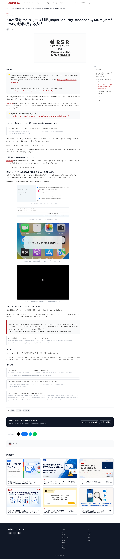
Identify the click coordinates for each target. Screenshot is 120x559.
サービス (70, 3)
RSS (89, 537)
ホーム (8, 9)
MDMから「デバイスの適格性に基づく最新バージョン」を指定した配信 (105, 86)
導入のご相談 (106, 422)
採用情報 (83, 3)
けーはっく (13, 29)
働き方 (48, 3)
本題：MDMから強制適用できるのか (104, 80)
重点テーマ (62, 3)
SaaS (28, 3)
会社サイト (91, 540)
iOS (12, 410)
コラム (43, 3)
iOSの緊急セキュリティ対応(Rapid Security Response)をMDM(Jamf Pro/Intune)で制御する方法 (40, 116)
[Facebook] (19, 533)
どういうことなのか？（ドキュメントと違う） (104, 92)
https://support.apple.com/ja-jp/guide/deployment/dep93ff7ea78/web (33, 91)
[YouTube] (10, 533)
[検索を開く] (89, 3)
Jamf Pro (26, 410)
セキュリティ (35, 3)
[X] (14, 533)
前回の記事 (9, 103)
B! (30, 434)
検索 (89, 535)
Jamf (19, 410)
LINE (34, 434)
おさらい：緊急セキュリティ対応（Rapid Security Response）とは (104, 74)
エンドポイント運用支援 (90, 422)
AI (24, 3)
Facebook (24, 434)
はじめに (98, 70)
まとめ (98, 97)
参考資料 (98, 100)
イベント (55, 3)
